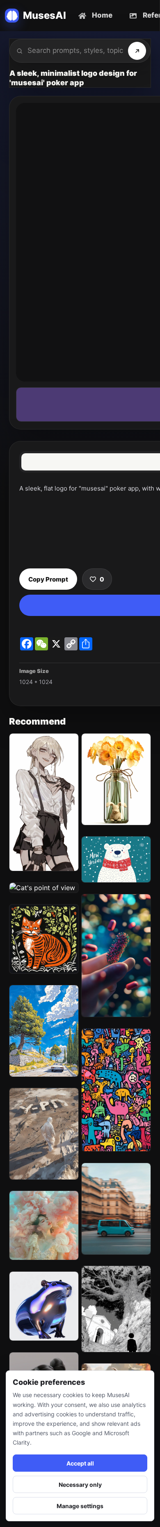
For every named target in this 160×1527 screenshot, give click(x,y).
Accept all (80, 1463)
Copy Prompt (48, 579)
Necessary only (80, 1484)
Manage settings (80, 1505)
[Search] (137, 51)
